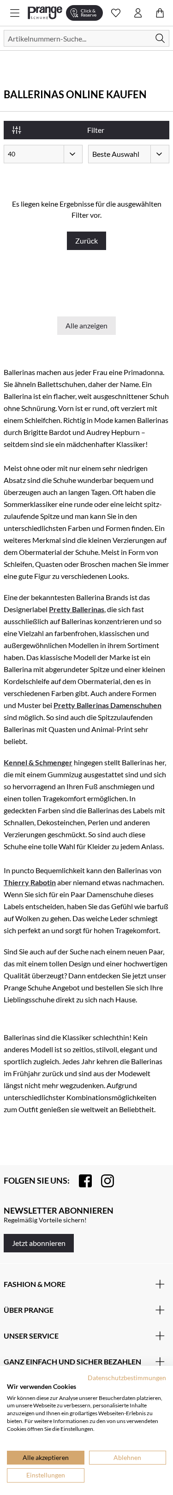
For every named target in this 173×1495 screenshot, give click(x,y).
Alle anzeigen (86, 325)
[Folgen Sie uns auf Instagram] (103, 1180)
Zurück (86, 240)
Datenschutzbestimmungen (127, 1378)
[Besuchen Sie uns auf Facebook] (81, 1180)
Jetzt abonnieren (39, 1243)
